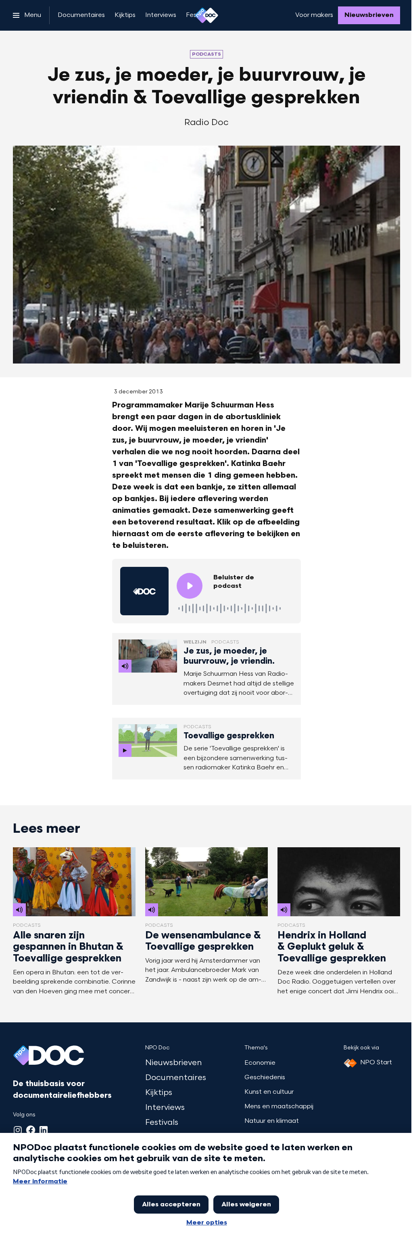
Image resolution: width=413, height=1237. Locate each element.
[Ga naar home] (206, 15)
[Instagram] (18, 1130)
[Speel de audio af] (189, 586)
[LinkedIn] (43, 1130)
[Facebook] (30, 1130)
